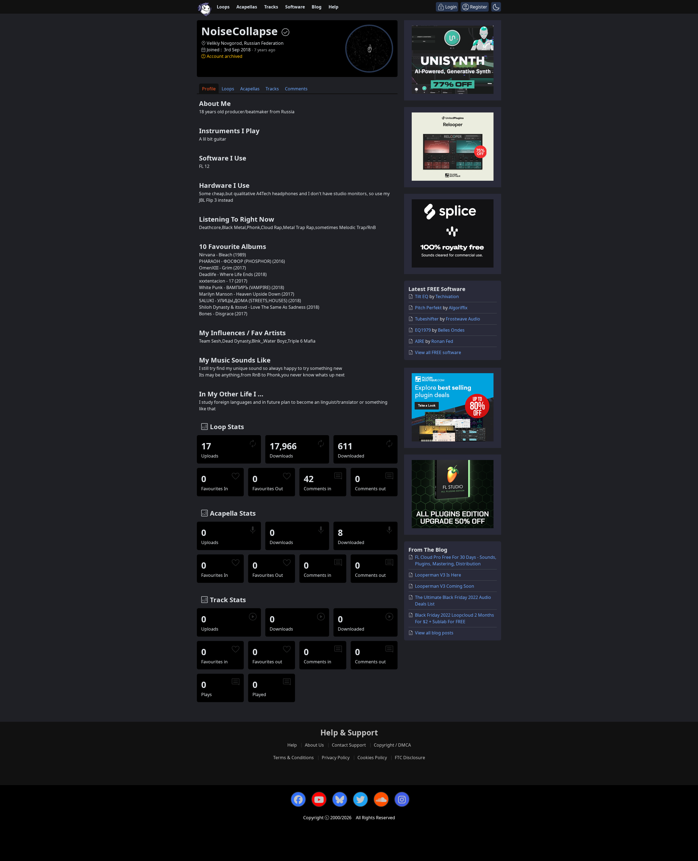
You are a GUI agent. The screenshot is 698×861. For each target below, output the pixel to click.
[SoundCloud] (381, 799)
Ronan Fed (442, 341)
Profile (209, 89)
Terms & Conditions (293, 758)
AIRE (419, 341)
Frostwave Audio (463, 319)
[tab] (209, 89)
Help (333, 7)
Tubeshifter (427, 319)
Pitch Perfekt (428, 308)
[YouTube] (319, 799)
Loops (223, 7)
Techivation (447, 296)
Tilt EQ (421, 296)
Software (295, 7)
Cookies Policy (372, 758)
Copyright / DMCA (392, 745)
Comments (296, 89)
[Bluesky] (339, 799)
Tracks (271, 7)
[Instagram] (402, 799)
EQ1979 (423, 330)
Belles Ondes (451, 330)
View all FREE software (438, 352)
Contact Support (349, 745)
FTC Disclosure (410, 758)
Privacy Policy (336, 758)
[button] (496, 7)
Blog (316, 7)
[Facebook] (298, 799)
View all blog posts (434, 633)
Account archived (224, 56)
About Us (314, 745)
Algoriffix (458, 308)
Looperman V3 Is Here (438, 575)
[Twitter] (360, 799)
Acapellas (246, 7)
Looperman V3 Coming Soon (444, 586)
